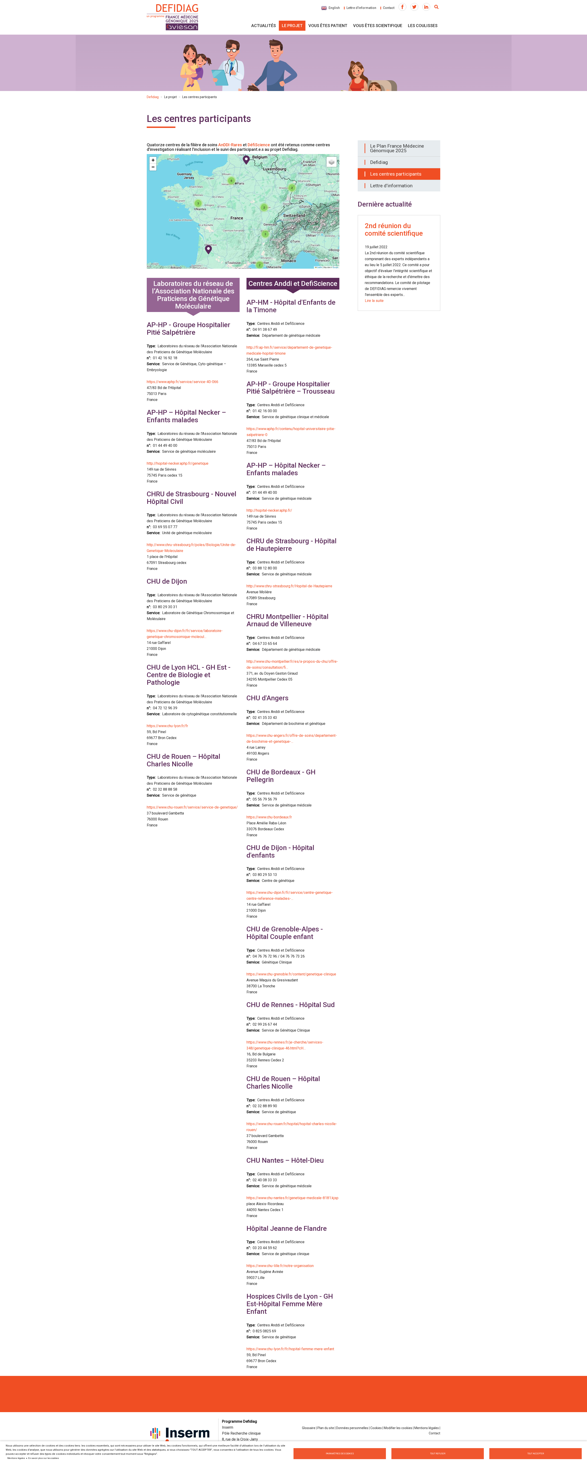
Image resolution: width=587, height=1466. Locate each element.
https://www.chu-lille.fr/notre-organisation (280, 1266)
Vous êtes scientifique (377, 25)
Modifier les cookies (398, 1428)
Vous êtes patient (327, 25)
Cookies (376, 1428)
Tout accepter (535, 1453)
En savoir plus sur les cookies (43, 1458)
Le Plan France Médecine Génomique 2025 (397, 148)
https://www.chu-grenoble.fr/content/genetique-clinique (291, 974)
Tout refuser (437, 1453)
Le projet (292, 25)
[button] (246, 160)
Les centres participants (395, 174)
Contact (388, 8)
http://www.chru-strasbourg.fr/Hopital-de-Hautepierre (289, 586)
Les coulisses (422, 25)
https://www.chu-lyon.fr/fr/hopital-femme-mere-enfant (290, 1349)
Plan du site (325, 1428)
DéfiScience (259, 144)
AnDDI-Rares (230, 144)
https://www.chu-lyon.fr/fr (167, 726)
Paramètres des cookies (340, 1453)
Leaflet (319, 267)
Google (335, 267)
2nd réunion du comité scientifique (394, 229)
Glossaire (308, 1428)
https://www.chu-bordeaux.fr (269, 817)
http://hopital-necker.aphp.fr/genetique (177, 463)
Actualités (263, 25)
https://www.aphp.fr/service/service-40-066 (182, 382)
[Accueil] (173, 18)
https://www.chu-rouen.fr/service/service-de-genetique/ (192, 807)
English (334, 8)
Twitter (414, 7)
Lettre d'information (361, 8)
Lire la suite (374, 300)
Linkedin (426, 7)
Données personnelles (352, 1428)
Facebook (402, 7)
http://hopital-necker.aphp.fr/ (269, 510)
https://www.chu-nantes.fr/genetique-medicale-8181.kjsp (292, 1198)
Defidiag (153, 97)
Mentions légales (426, 1428)
